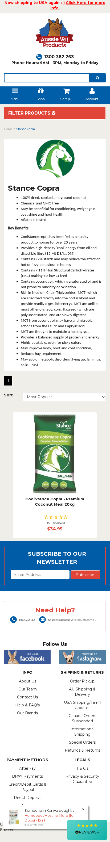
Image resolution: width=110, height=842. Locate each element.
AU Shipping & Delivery (82, 692)
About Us (27, 681)
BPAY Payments (27, 776)
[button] (55, 520)
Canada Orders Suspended (82, 718)
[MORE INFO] (54, 454)
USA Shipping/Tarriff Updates (82, 705)
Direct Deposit (27, 797)
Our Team (27, 689)
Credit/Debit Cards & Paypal (28, 787)
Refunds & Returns (82, 750)
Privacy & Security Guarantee (82, 779)
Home (8, 129)
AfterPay (27, 768)
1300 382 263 (59, 56)
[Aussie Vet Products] (55, 34)
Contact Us (27, 697)
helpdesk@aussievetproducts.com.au (72, 620)
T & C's (82, 768)
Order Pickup (82, 681)
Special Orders (82, 742)
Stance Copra (25, 129)
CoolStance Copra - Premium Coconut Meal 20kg (54, 502)
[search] (97, 77)
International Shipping (82, 732)
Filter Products (30, 113)
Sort (8, 395)
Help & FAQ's (27, 705)
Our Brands (27, 713)
